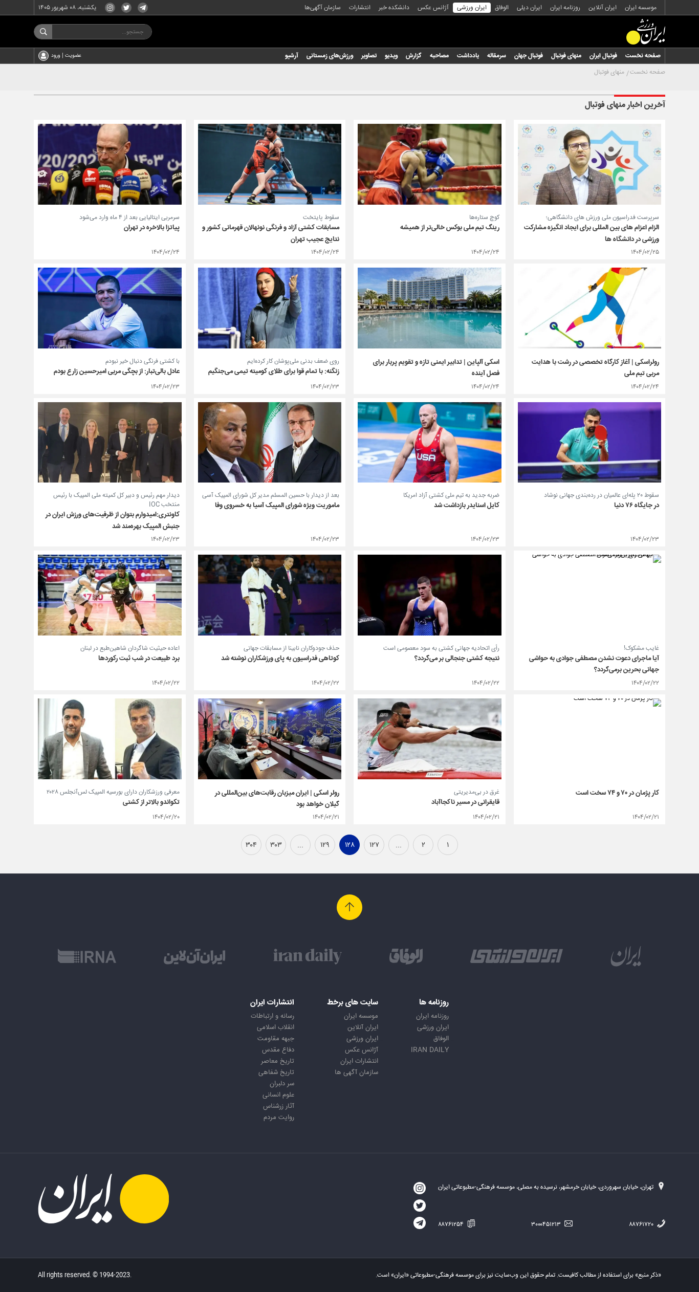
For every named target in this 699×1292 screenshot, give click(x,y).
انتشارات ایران (359, 1061)
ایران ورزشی (472, 8)
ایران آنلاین (602, 8)
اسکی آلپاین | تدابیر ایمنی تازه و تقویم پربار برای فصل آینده (436, 368)
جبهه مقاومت (275, 1038)
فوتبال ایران (603, 56)
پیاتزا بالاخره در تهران (152, 227)
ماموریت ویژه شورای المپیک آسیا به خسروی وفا (277, 505)
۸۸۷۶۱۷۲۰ (642, 1224)
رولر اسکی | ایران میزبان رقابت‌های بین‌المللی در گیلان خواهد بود (277, 798)
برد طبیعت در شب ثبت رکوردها (139, 658)
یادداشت (468, 56)
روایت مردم (279, 1117)
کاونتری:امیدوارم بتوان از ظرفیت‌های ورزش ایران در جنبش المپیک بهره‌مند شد (113, 520)
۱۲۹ (325, 845)
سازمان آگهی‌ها (322, 8)
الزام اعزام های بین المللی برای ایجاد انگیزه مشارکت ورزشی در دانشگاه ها (591, 233)
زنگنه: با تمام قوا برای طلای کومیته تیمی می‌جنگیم (273, 371)
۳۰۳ (276, 845)
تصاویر (369, 56)
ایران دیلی (529, 8)
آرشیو (291, 56)
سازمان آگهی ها (356, 1072)
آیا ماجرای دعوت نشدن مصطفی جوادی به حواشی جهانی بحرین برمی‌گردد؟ (594, 664)
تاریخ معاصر (277, 1061)
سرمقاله (496, 56)
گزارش (414, 56)
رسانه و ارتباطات (272, 1016)
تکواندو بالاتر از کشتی (151, 802)
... (399, 845)
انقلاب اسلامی (275, 1027)
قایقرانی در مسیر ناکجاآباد (465, 802)
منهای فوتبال (566, 56)
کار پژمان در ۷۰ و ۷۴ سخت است (617, 793)
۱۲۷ (374, 845)
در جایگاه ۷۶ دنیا (636, 505)
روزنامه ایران (565, 8)
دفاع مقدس (278, 1050)
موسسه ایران (641, 8)
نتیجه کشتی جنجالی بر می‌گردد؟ (456, 658)
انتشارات (359, 8)
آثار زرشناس (278, 1106)
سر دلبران (282, 1083)
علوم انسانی (278, 1095)
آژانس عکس (433, 8)
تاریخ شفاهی (276, 1072)
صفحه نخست (643, 56)
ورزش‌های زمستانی (330, 56)
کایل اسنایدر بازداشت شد (466, 505)
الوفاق (502, 8)
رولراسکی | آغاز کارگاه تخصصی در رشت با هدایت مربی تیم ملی (595, 368)
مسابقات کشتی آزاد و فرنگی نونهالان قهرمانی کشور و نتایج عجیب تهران (270, 233)
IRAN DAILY (430, 1050)
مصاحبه (439, 56)
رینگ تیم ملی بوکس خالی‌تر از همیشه (449, 227)
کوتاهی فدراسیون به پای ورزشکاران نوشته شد (280, 658)
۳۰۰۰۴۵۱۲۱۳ (546, 1224)
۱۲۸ (350, 845)
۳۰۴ (251, 845)
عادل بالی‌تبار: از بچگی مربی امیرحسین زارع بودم (117, 371)
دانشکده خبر (394, 8)
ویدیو (391, 56)
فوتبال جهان (528, 56)
